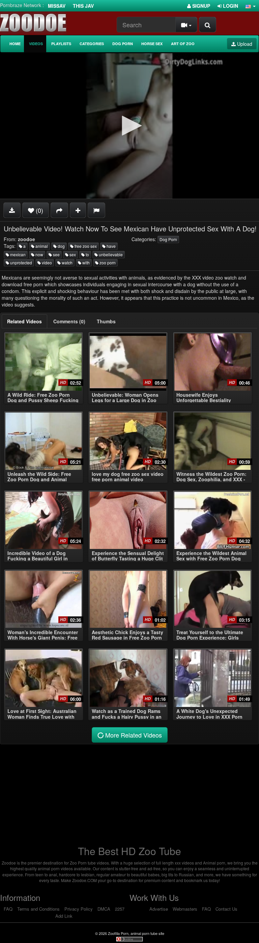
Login (230, 5)
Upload (244, 43)
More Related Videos (133, 734)
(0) (38, 210)
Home (15, 43)
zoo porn (107, 262)
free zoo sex (85, 246)
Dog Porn (122, 43)
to (87, 254)
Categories (92, 43)
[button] (250, 6)
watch (67, 262)
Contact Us (226, 909)
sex (72, 254)
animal (41, 246)
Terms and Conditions (38, 909)
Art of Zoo (183, 43)
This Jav (83, 5)
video (46, 262)
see (56, 254)
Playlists (61, 43)
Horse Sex (152, 43)
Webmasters (185, 909)
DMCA (103, 909)
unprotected (20, 262)
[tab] (24, 321)
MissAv (56, 5)
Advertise (158, 909)
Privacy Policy (78, 909)
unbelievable (110, 254)
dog (61, 246)
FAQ (8, 909)
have (111, 246)
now (38, 254)
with (85, 262)
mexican (17, 254)
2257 (119, 909)
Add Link (64, 916)
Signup (200, 5)
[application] (129, 126)
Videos (36, 43)
